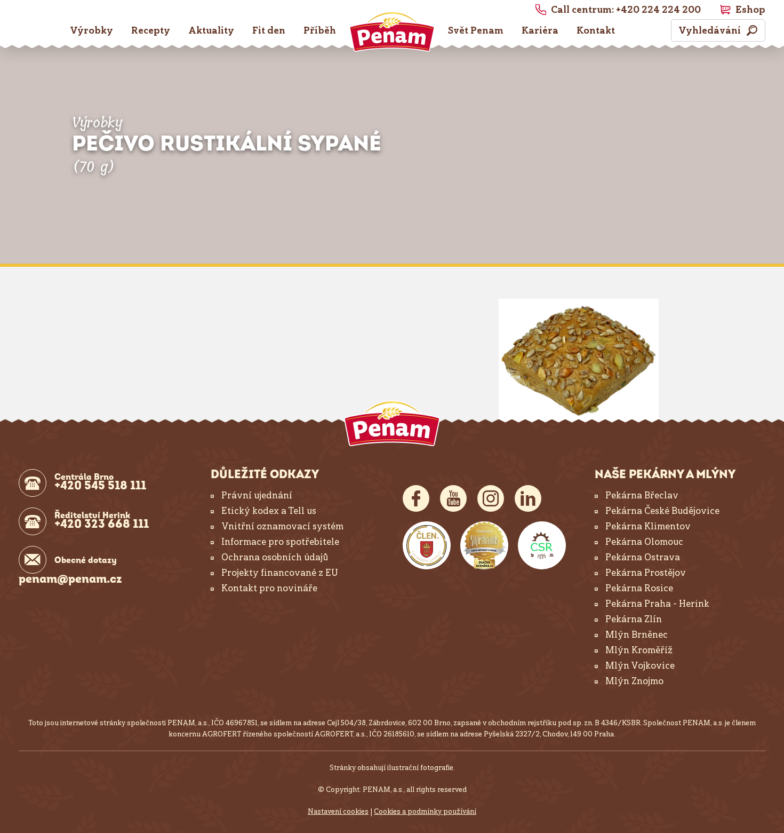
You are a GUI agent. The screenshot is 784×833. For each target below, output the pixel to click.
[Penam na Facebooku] (416, 498)
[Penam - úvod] (392, 423)
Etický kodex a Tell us (268, 511)
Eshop (750, 9)
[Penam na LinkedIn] (528, 498)
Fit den (268, 30)
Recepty (150, 30)
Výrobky (91, 30)
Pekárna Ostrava (642, 557)
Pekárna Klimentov (648, 526)
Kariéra (540, 30)
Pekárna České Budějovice (662, 511)
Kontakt (596, 30)
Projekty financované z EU (279, 572)
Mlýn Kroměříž (639, 650)
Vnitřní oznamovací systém (282, 526)
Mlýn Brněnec (636, 634)
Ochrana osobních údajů (274, 557)
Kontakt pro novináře (269, 588)
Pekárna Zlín (633, 619)
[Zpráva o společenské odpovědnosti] (542, 545)
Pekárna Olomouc (644, 542)
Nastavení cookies (338, 811)
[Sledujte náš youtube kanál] (453, 498)
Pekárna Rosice (639, 588)
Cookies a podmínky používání (425, 811)
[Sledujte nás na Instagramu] (490, 498)
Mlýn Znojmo (634, 681)
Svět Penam (475, 30)
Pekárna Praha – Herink (657, 603)
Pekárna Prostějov (645, 572)
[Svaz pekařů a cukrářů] (427, 545)
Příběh (319, 30)
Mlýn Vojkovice (640, 665)
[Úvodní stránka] (392, 31)
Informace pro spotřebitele (280, 542)
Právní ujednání (256, 495)
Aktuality (211, 30)
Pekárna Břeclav (641, 495)
